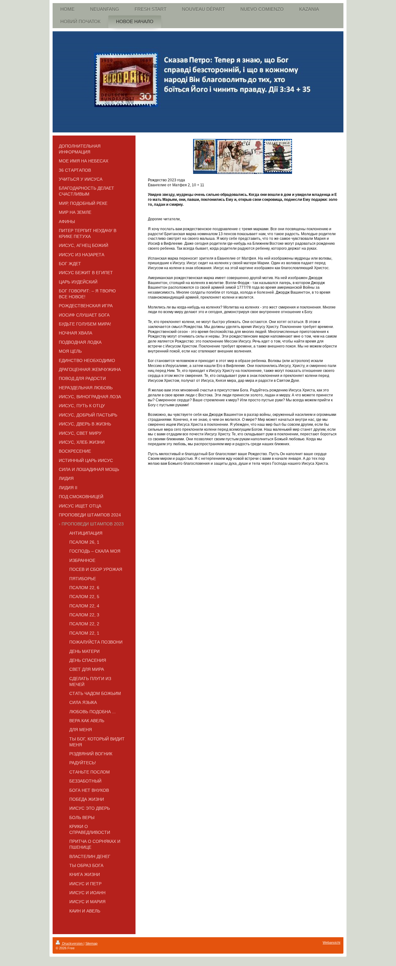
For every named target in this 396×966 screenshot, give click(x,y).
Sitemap (91, 943)
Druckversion (72, 943)
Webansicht (331, 942)
